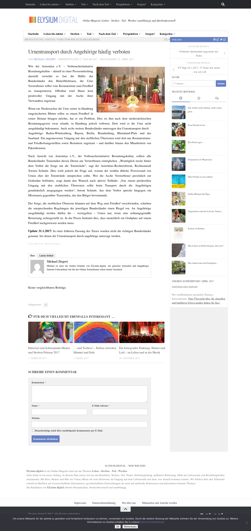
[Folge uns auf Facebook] (216, 39)
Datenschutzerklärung (104, 503)
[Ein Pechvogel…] (178, 147)
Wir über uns (129, 503)
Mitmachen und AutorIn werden (159, 503)
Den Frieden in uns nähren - (201, 176)
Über (32, 255)
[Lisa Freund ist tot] (178, 129)
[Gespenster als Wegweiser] (178, 164)
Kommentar (39, 382)
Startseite (30, 4)
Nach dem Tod (101, 4)
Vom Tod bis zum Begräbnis (78, 39)
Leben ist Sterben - (197, 228)
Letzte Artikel (46, 255)
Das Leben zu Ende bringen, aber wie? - (206, 245)
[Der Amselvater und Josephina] (178, 267)
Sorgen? (141, 4)
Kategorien (157, 4)
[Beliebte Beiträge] (199, 98)
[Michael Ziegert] (37, 272)
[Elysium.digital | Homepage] (53, 19)
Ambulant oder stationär (185, 286)
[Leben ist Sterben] (178, 233)
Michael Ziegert (45, 59)
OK (117, 526)
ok (46, 304)
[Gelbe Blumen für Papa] (178, 198)
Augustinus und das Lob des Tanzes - (205, 211)
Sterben (70, 4)
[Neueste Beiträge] (181, 98)
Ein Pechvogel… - (196, 142)
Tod (83, 4)
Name (35, 405)
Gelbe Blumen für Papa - (199, 193)
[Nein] (246, 522)
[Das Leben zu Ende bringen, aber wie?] (178, 250)
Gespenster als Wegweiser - (200, 159)
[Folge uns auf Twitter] (223, 39)
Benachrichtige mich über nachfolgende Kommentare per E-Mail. (69, 430)
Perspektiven (123, 4)
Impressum (80, 503)
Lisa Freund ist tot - (197, 125)
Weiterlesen (130, 526)
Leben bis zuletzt (49, 4)
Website (36, 418)
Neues (50, 39)
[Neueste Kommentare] (217, 98)
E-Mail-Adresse (101, 405)
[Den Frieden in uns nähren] (178, 181)
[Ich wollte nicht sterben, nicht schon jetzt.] (178, 112)
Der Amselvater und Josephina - (203, 262)
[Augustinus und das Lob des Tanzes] (178, 216)
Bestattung (34, 39)
